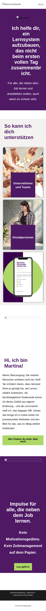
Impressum (30, 593)
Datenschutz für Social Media (23, 595)
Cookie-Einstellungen (23, 606)
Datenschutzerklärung (17, 593)
